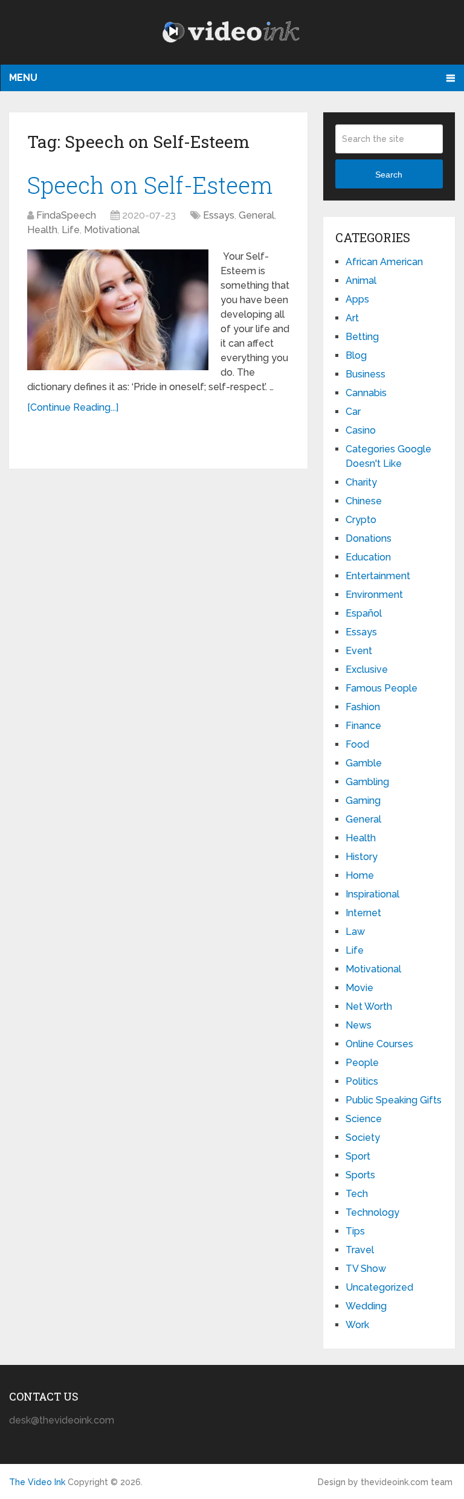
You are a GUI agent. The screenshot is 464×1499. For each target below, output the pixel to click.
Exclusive (367, 669)
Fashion (363, 707)
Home (360, 875)
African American (384, 262)
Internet (363, 913)
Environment (374, 594)
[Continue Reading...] (72, 407)
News (359, 1025)
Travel (360, 1250)
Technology (372, 1212)
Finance (363, 725)
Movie (359, 987)
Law (355, 931)
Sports (360, 1175)
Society (363, 1137)
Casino (361, 430)
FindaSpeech (66, 215)
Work (357, 1324)
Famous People (381, 688)
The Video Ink (37, 1482)
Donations (369, 538)
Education (368, 557)
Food (357, 744)
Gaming (363, 800)
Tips (355, 1231)
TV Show (366, 1268)
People (362, 1062)
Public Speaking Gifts (394, 1100)
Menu (23, 77)
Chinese (364, 501)
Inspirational (372, 894)
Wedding (366, 1306)
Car (353, 411)
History (362, 856)
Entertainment (378, 576)
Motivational (112, 230)
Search (388, 174)
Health (42, 230)
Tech (357, 1193)
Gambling (367, 782)
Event (359, 650)
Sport (358, 1156)
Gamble (364, 763)
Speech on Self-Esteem (149, 185)
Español (364, 613)
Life (71, 230)
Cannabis (366, 393)
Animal (361, 280)
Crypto (361, 519)
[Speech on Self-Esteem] (117, 309)
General (256, 215)
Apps (357, 299)
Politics (362, 1081)
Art (352, 318)
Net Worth (369, 1006)
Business (365, 374)
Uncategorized (379, 1287)
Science (364, 1119)
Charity (361, 482)
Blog (356, 355)
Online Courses (379, 1044)
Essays (218, 215)
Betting (362, 336)
